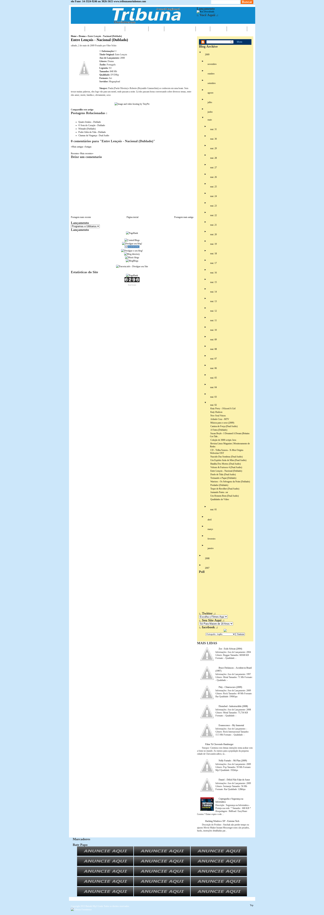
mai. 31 (213, 129)
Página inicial (132, 217)
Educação (136, 29)
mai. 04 (213, 387)
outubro (211, 73)
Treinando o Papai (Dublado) (223, 478)
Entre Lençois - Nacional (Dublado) (99, 40)
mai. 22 (213, 215)
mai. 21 (213, 225)
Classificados (180, 29)
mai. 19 (213, 244)
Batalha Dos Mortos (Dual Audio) (225, 463)
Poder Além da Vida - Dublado (92, 132)
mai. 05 (213, 377)
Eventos (115, 29)
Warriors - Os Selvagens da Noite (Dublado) (230, 481)
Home (78, 29)
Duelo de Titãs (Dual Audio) (223, 474)
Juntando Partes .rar (219, 492)
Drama (82, 36)
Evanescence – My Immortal (231, 725)
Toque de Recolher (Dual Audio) (224, 488)
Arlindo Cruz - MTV (219, 419)
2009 (207, 54)
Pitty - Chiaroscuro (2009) (230, 687)
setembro (212, 83)
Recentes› (75, 153)
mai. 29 (213, 148)
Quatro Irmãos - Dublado (89, 122)
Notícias (95, 29)
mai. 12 (213, 311)
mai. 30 (213, 139)
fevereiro (211, 538)
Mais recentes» (86, 153)
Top (251, 905)
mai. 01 (213, 509)
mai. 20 (213, 234)
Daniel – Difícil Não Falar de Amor (234, 779)
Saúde (156, 29)
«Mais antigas (77, 146)
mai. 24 (213, 196)
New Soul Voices (218, 415)
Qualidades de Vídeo (219, 499)
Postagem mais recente (81, 217)
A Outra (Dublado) (218, 430)
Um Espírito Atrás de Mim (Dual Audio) (228, 460)
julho (210, 102)
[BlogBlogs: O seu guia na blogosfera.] (132, 261)
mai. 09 (213, 339)
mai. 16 (213, 272)
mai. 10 (213, 330)
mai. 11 (213, 320)
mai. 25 (213, 186)
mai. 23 (213, 205)
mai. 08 (213, 349)
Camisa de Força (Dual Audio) (224, 426)
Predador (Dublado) (219, 485)
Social (218, 29)
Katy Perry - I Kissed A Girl (223, 408)
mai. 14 (213, 291)
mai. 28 (213, 158)
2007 (207, 568)
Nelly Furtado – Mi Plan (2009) (233, 760)
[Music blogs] (132, 257)
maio (210, 119)
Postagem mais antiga (183, 217)
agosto (210, 92)
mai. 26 (213, 177)
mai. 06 (213, 368)
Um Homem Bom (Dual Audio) (224, 496)
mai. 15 (213, 282)
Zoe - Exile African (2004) (230, 648)
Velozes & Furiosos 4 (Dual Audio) (226, 467)
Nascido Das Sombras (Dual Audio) (226, 456)
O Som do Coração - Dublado (91, 125)
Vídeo (203, 29)
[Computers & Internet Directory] (132, 254)
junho (210, 112)
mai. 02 (213, 405)
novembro (212, 64)
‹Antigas (88, 146)
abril (210, 519)
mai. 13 (213, 301)
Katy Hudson (216, 412)
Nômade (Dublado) (87, 128)
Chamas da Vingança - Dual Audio (93, 135)
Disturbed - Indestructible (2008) (233, 706)
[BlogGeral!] (132, 243)
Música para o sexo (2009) (222, 422)
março (210, 529)
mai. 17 (213, 263)
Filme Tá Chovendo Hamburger (219, 744)
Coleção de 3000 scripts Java (223, 440)
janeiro (211, 548)
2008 (207, 558)
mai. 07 (213, 358)
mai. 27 (213, 167)
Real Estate (132, 285)
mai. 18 (213, 253)
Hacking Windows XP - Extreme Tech (222, 821)
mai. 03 (213, 397)
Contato (237, 29)
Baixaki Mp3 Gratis (94, 906)
